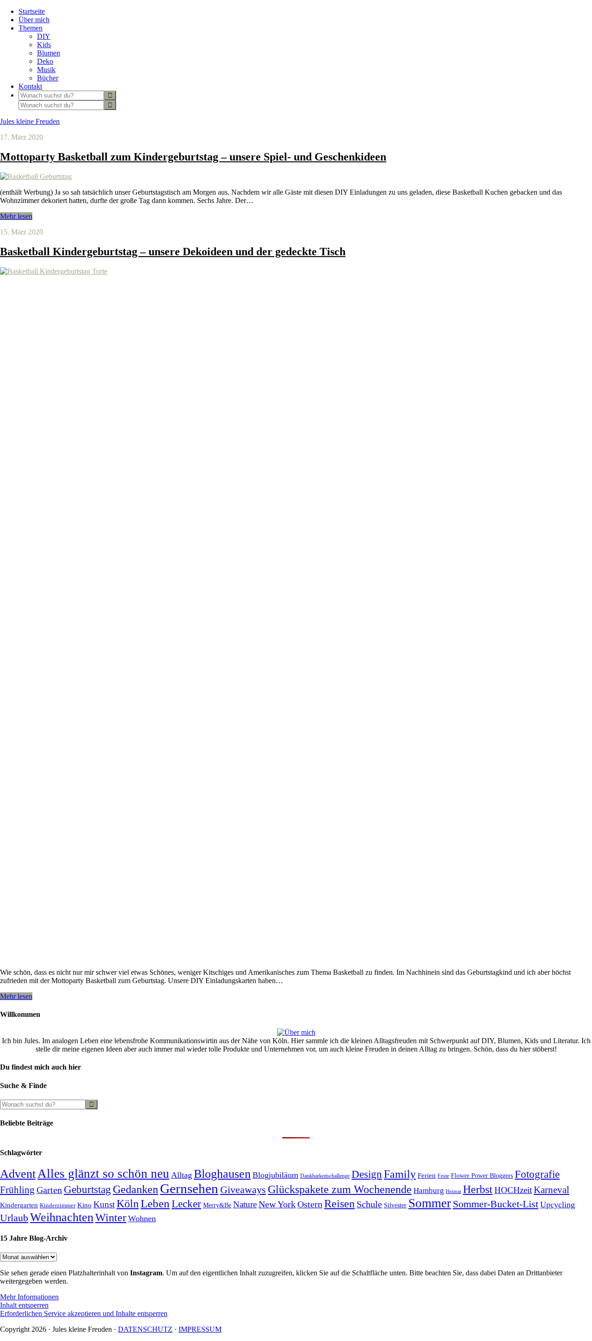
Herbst (478, 1189)
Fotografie (537, 1174)
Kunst (104, 1204)
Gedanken (135, 1189)
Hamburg (428, 1190)
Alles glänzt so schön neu (103, 1174)
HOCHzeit (513, 1190)
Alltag (181, 1175)
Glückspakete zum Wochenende (340, 1189)
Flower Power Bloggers (482, 1175)
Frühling (17, 1189)
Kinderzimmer (57, 1205)
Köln (128, 1204)
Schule (369, 1204)
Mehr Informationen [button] (29, 1297)
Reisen (339, 1204)
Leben (155, 1203)
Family (400, 1174)
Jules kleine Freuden (30, 121)
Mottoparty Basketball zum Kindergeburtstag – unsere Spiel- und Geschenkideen (193, 157)
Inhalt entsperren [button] (24, 1305)
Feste (443, 1176)
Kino (84, 1205)
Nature (245, 1204)
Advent (18, 1174)
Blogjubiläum (275, 1175)
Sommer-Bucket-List (495, 1204)
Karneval (551, 1190)
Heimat (453, 1191)
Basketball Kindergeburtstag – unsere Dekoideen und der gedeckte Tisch (172, 252)
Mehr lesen (16, 216)
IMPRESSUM (200, 1329)
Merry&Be (217, 1205)
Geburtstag (87, 1189)
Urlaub (14, 1218)
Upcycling (557, 1204)
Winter (110, 1218)
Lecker (186, 1204)
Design (367, 1174)
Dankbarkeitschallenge (325, 1176)
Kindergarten (19, 1205)
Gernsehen (189, 1188)
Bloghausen (222, 1174)
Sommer (429, 1203)
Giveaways (243, 1189)
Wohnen (142, 1218)
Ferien (427, 1175)
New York (277, 1204)
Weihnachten (61, 1217)
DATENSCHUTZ (145, 1329)
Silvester (395, 1205)
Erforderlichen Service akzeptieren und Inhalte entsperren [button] (83, 1313)
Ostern (309, 1204)
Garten (49, 1190)
